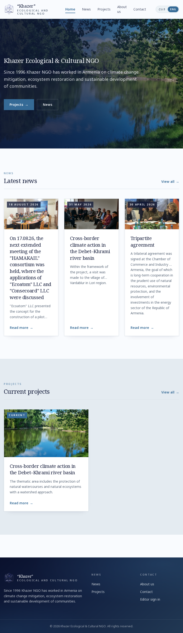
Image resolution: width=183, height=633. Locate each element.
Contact (139, 9)
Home (70, 9)
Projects (104, 9)
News (86, 9)
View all (170, 181)
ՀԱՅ (162, 9)
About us (122, 9)
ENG (173, 9)
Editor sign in (150, 599)
